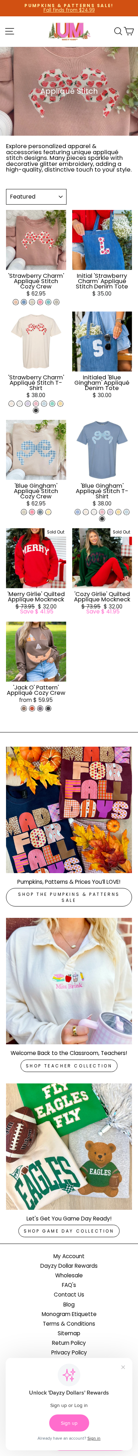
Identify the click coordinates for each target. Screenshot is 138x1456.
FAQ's (69, 1285)
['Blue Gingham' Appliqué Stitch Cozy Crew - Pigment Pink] (32, 512)
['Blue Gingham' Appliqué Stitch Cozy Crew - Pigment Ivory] (24, 512)
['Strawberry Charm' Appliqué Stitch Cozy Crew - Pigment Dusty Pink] (15, 302)
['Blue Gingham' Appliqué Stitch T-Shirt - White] (94, 512)
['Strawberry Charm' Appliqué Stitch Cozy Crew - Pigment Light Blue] (24, 302)
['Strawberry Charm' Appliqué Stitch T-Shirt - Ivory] (11, 403)
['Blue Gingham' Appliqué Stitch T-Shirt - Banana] (118, 512)
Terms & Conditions (69, 1323)
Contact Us (69, 1294)
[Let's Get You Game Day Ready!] (69, 1146)
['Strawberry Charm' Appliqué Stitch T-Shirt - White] (19, 403)
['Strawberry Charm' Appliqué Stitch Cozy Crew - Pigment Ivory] (32, 302)
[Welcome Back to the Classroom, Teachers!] (69, 981)
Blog (69, 1304)
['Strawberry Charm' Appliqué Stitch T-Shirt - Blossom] (36, 403)
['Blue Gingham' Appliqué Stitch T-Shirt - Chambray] (126, 512)
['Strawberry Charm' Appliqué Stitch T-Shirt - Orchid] (27, 403)
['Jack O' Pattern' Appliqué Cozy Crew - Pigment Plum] (40, 708)
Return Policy (69, 1343)
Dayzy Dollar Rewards (69, 1266)
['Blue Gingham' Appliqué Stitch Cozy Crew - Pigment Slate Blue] (40, 512)
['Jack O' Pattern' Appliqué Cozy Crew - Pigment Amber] (32, 708)
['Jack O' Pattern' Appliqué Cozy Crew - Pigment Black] (48, 708)
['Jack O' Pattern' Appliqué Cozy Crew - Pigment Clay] (24, 708)
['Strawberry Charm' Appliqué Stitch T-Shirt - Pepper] (36, 410)
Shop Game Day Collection (69, 1231)
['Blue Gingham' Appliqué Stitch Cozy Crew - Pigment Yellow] (48, 512)
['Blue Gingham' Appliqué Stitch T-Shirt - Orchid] (110, 512)
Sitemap (69, 1333)
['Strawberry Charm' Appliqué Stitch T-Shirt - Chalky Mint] (52, 403)
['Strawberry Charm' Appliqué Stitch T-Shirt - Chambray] (44, 403)
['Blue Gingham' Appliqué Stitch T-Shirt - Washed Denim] (77, 512)
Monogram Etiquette (69, 1314)
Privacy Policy (69, 1352)
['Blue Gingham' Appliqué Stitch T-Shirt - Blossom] (102, 512)
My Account (69, 1256)
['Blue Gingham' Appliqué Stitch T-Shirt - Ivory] (85, 512)
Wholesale (69, 1275)
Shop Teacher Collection (69, 1066)
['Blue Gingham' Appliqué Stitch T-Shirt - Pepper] (102, 518)
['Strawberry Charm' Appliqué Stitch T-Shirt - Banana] (60, 403)
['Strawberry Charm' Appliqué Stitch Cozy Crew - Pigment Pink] (40, 302)
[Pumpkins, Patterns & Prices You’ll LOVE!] (69, 810)
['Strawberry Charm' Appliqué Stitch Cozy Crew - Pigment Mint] (48, 302)
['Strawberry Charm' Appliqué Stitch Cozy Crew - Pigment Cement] (56, 302)
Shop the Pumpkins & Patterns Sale (69, 897)
